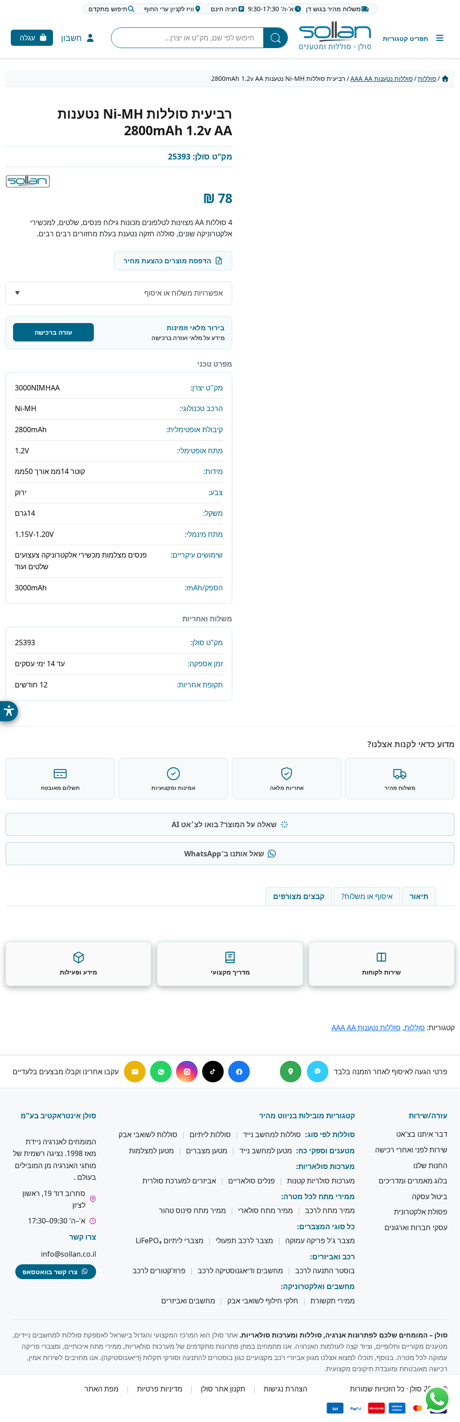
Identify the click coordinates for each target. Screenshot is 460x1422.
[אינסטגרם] (187, 1071)
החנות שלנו (430, 1165)
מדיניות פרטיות (159, 1389)
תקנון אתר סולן (223, 1389)
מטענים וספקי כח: (325, 1151)
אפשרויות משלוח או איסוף (183, 293)
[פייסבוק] (239, 1071)
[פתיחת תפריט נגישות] (9, 711)
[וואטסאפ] (161, 1071)
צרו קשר (82, 1237)
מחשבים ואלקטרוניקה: (318, 1287)
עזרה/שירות (428, 1116)
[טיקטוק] (213, 1071)
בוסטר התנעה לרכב (325, 1271)
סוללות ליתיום (210, 1135)
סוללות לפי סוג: (330, 1135)
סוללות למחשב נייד (272, 1135)
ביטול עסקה (429, 1196)
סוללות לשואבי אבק (148, 1135)
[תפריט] (414, 38)
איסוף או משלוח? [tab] (367, 896)
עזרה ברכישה (53, 332)
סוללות (427, 78)
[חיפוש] (275, 38)
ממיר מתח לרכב (330, 1211)
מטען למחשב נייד (265, 1151)
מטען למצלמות (151, 1151)
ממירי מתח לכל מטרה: (318, 1196)
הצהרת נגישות (285, 1389)
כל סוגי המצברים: (326, 1227)
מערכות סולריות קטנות (321, 1181)
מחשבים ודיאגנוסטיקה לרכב (240, 1271)
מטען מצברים (206, 1151)
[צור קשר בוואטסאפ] (437, 1399)
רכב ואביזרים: (332, 1257)
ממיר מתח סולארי (265, 1211)
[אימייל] (135, 1071)
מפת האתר (101, 1389)
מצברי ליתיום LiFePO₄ (169, 1240)
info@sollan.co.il (68, 1254)
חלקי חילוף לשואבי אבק (262, 1301)
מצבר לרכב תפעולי (244, 1240)
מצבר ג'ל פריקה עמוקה (320, 1240)
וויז (169, 8)
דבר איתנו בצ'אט (421, 1134)
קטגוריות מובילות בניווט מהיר (307, 1116)
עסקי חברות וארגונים (416, 1227)
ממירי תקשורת (332, 1301)
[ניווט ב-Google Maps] (290, 1071)
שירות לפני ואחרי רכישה (411, 1150)
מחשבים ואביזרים (188, 1301)
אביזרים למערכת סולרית (179, 1181)
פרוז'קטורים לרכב (159, 1271)
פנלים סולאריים (251, 1181)
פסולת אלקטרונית (420, 1212)
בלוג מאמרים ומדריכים (413, 1181)
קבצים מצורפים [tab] (298, 896)
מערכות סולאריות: (325, 1166)
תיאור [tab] (419, 896)
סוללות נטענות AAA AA (381, 78)
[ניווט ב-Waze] (317, 1071)
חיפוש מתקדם (107, 8)
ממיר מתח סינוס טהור (192, 1211)
